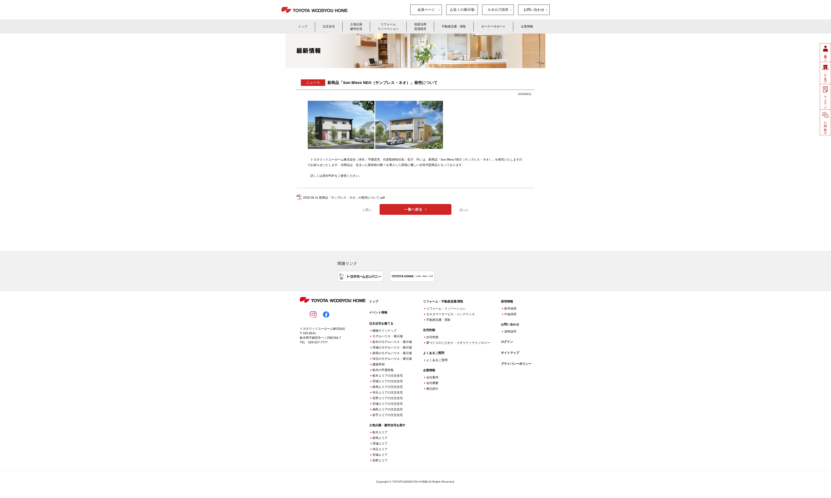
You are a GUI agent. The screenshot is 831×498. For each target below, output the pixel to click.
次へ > (463, 209)
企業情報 (527, 26)
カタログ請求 (498, 9)
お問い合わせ (533, 9)
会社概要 (432, 382)
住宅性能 (432, 337)
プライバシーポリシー (516, 363)
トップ (302, 26)
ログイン (507, 341)
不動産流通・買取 (454, 26)
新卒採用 (510, 308)
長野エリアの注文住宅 (387, 398)
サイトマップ (510, 352)
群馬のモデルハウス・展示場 (392, 353)
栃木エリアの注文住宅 (387, 375)
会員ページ (426, 9)
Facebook (326, 314)
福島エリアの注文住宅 (387, 409)
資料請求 (510, 331)
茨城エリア (380, 443)
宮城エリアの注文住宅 (387, 403)
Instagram (313, 314)
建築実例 (378, 364)
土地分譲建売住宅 (356, 26)
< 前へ (367, 209)
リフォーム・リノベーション (446, 308)
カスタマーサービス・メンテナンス (450, 314)
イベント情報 (378, 312)
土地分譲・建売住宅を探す (387, 425)
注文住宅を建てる (381, 323)
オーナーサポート (493, 26)
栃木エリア (380, 432)
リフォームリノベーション (388, 26)
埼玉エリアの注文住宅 (387, 392)
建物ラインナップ (384, 330)
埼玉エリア (380, 449)
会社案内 (432, 377)
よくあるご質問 (433, 353)
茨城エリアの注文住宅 (387, 381)
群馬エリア (380, 437)
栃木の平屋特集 (383, 369)
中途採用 (510, 314)
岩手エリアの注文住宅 (387, 414)
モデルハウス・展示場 (387, 336)
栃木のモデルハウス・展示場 (392, 341)
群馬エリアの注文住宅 (387, 386)
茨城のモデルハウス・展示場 (392, 347)
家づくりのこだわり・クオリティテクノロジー (458, 342)
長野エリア (380, 460)
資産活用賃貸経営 (420, 26)
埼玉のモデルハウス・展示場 (392, 358)
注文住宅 (329, 26)
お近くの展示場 (462, 9)
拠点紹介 (432, 388)
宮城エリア (380, 454)
